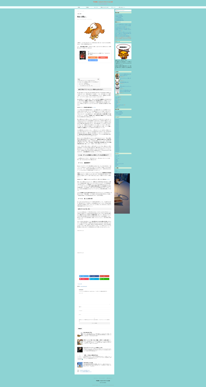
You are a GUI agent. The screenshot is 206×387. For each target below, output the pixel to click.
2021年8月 (117, 137)
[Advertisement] (94, 70)
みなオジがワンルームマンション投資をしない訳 (92, 347)
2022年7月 (117, 123)
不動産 (79, 7)
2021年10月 (117, 134)
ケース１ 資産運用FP (84, 83)
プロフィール (113, 7)
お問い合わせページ (122, 7)
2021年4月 (117, 142)
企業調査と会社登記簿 (119, 16)
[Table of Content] (98, 79)
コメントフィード (118, 172)
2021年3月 (117, 143)
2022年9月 (117, 120)
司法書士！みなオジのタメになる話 (103, 2)
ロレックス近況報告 (118, 111)
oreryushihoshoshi (83, 286)
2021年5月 (117, 141)
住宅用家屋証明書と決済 (119, 20)
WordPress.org (117, 174)
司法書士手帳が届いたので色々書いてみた (122, 28)
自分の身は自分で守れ (87, 332)
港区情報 (116, 106)
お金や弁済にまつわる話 (88, 362)
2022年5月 (117, 125)
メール (80, 310)
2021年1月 (117, 146)
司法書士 (87, 7)
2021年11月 (117, 133)
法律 (116, 103)
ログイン (116, 170)
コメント (81, 293)
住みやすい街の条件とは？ (85, 370)
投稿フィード (117, 171)
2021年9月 (117, 136)
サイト (80, 314)
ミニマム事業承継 (118, 17)
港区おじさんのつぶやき (104, 7)
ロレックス (96, 7)
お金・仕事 (80, 283)
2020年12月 (117, 147)
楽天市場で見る (103, 57)
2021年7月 (117, 138)
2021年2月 (117, 145)
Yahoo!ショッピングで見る (93, 60)
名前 (80, 306)
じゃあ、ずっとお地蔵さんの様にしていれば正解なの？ (89, 81)
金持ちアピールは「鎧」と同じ (87, 85)
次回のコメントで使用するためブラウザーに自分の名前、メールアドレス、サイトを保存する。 (94, 320)
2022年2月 (117, 129)
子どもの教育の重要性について (85, 371)
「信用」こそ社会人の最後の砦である (90, 355)
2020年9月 (117, 151)
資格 (116, 107)
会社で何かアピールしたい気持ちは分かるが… (87, 80)
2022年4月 (117, 127)
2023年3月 (117, 119)
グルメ (116, 98)
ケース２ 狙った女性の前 (85, 84)
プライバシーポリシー (102, 378)
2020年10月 (117, 150)
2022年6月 (117, 124)
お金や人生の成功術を (103, 382)
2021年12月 (117, 132)
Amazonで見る (93, 57)
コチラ (94, 107)
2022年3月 (117, 128)
